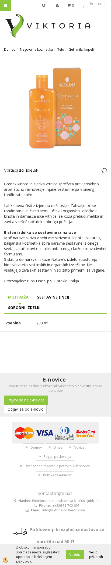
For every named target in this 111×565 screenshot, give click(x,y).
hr (91, 3)
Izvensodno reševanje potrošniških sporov (57, 466)
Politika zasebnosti (57, 475)
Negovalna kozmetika (36, 49)
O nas (57, 447)
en (100, 3)
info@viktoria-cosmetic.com (63, 510)
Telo (60, 49)
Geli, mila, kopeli (81, 49)
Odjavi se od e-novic (25, 409)
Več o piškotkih (96, 554)
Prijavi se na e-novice (26, 400)
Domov (9, 49)
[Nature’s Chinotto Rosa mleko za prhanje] (55, 107)
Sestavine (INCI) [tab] (53, 297)
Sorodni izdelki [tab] (24, 307)
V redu (74, 554)
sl (84, 6)
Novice (79, 447)
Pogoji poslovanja (57, 456)
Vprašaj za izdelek (21, 170)
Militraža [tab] (18, 297)
